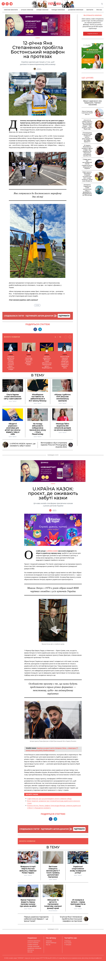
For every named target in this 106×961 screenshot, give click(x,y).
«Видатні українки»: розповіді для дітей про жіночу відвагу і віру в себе (12, 429)
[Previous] (65, 336)
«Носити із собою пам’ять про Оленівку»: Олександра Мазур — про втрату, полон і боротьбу (87, 124)
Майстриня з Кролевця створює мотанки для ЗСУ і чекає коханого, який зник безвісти (87, 176)
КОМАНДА (49, 941)
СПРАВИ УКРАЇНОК (42, 9)
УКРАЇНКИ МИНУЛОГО (11, 9)
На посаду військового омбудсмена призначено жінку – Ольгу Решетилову (37, 429)
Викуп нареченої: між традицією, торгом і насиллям (92, 103)
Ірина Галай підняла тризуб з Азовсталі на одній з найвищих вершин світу (64, 362)
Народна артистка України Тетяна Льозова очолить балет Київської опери (10, 363)
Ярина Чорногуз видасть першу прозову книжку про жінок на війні (28, 903)
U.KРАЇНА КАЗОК (52, 551)
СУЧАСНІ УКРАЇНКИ (27, 9)
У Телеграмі (67, 944)
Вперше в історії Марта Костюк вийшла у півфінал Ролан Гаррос (28, 869)
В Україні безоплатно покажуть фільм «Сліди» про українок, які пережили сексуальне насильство (87, 151)
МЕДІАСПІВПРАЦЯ (51, 943)
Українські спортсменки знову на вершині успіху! (78, 869)
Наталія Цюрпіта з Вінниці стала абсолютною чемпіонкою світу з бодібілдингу (47, 362)
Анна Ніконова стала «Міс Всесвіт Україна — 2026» (29, 360)
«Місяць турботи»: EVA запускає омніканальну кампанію (62, 397)
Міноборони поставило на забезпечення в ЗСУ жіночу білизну (37, 397)
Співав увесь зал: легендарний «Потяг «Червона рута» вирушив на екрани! (87, 164)
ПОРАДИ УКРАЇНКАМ (58, 9)
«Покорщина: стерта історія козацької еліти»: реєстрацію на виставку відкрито (87, 137)
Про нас (48, 944)
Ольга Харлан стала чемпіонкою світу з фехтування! (13, 396)
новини (37, 37)
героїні (37, 305)
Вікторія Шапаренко (39, 69)
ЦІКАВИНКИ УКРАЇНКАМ (75, 9)
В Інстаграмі (67, 943)
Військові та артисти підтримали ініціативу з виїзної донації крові (53, 904)
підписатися (93, 33)
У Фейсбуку (67, 941)
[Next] (70, 336)
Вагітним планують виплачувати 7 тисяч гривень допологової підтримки (53, 871)
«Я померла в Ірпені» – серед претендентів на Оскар (77, 903)
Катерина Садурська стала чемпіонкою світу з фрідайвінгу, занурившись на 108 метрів (87, 190)
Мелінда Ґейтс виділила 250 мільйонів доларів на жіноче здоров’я (62, 427)
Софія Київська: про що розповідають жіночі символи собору (49, 799)
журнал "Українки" (13, 401)
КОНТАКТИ (89, 9)
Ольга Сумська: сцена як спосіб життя (87, 113)
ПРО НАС (99, 9)
